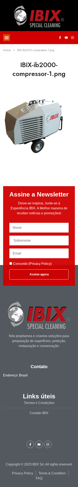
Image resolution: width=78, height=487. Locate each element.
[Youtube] (66, 37)
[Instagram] (72, 37)
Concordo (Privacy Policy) (32, 263)
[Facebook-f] (59, 37)
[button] (6, 37)
